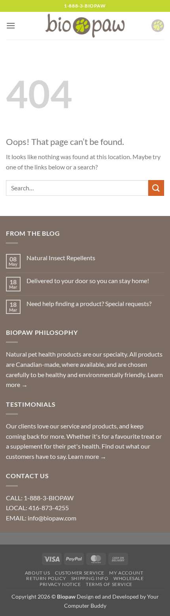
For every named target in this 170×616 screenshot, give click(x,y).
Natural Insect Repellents (60, 257)
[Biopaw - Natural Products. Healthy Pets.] (85, 26)
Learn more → (87, 456)
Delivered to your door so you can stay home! (87, 280)
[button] (10, 25)
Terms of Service (109, 584)
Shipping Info (90, 578)
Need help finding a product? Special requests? (88, 303)
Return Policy (46, 578)
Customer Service (79, 573)
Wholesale (128, 578)
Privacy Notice (60, 584)
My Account (126, 573)
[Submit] (156, 187)
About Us (37, 573)
